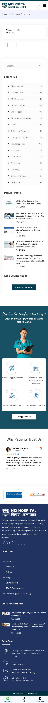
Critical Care (26, 182)
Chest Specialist (26, 86)
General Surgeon (26, 105)
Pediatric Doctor (26, 144)
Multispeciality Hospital (26, 118)
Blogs (8, 577)
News (26, 124)
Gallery (9, 572)
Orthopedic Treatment (26, 137)
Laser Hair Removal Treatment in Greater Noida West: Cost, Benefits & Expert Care (29, 244)
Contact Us (32, 694)
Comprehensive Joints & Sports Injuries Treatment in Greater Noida (28, 230)
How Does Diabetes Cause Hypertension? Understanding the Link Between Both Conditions (28, 626)
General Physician (26, 176)
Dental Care (26, 156)
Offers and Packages (26, 131)
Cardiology (26, 169)
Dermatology (26, 163)
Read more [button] (10, 469)
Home (4, 14)
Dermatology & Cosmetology (18, 593)
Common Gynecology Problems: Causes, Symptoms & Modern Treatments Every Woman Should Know (30, 259)
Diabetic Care (26, 92)
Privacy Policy (18, 694)
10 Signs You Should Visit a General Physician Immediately (28, 202)
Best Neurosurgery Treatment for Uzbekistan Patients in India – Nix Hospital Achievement (30, 216)
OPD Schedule (12, 583)
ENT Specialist (26, 99)
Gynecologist (26, 112)
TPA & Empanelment (15, 588)
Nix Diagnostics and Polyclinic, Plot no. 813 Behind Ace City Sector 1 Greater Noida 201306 (28, 653)
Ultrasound (26, 150)
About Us (10, 566)
